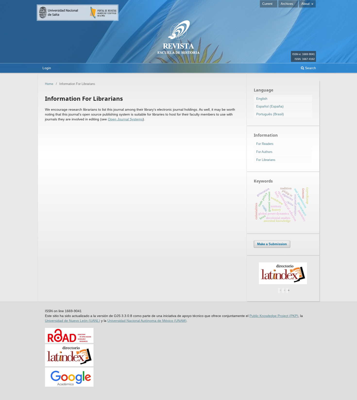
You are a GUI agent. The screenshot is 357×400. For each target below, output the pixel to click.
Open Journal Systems (125, 119)
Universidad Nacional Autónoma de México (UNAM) (147, 321)
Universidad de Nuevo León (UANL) (72, 321)
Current (267, 4)
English (261, 98)
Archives (287, 4)
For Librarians (265, 160)
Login (46, 68)
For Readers (264, 144)
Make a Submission (272, 244)
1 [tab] (280, 290)
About (306, 4)
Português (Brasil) (270, 114)
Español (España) (270, 106)
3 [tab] (288, 290)
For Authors (264, 152)
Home (49, 84)
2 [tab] (284, 290)
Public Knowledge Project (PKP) (273, 316)
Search (310, 68)
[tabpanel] (283, 274)
